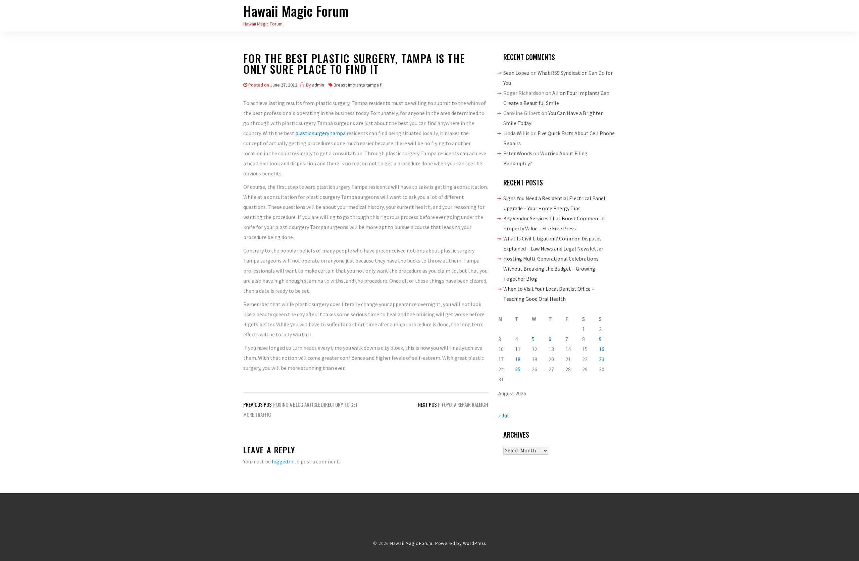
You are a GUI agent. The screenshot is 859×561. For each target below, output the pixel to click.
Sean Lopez (516, 72)
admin (318, 85)
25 (517, 369)
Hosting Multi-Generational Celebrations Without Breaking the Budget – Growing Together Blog (551, 268)
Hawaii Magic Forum (296, 11)
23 (601, 359)
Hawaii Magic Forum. (412, 543)
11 (517, 349)
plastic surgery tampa (320, 133)
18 (517, 359)
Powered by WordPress (460, 543)
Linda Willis (516, 133)
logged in (282, 461)
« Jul (503, 415)
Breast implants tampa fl (358, 85)
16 (601, 349)
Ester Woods (517, 153)
